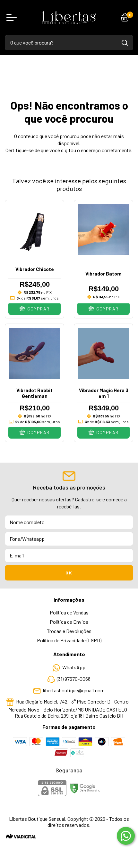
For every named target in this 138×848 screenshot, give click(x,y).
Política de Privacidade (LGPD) (69, 640)
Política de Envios (69, 622)
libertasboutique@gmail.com (74, 690)
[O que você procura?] (125, 42)
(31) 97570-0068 (74, 679)
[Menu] (13, 17)
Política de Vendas (69, 612)
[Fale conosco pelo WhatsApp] (126, 836)
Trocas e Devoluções (69, 631)
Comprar (37, 308)
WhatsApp (73, 667)
